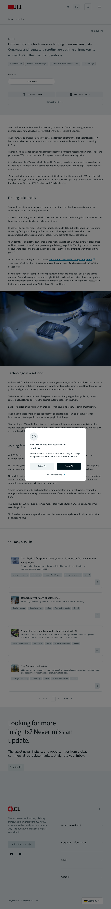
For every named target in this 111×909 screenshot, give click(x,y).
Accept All (69, 466)
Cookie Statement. (69, 456)
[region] (55, 454)
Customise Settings (55, 475)
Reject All (42, 466)
